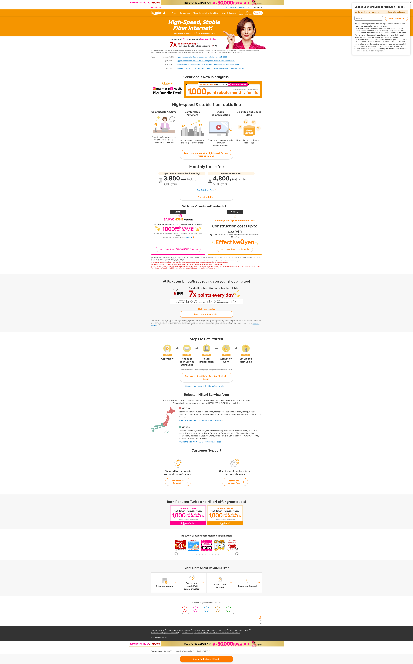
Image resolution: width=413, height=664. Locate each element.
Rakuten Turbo (244, 7)
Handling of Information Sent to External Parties (210, 630)
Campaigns (185, 13)
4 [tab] (202, 554)
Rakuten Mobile (231, 7)
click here (189, 237)
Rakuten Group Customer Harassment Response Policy (222, 632)
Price (174, 13)
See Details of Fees (205, 190)
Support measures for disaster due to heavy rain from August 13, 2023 (202, 57)
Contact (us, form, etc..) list (183, 651)
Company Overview (157, 630)
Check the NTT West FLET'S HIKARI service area (200, 442)
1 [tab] (193, 554)
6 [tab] (209, 554)
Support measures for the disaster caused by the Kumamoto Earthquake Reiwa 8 (206, 60)
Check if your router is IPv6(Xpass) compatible (205, 386)
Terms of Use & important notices (193, 632)
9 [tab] (218, 554)
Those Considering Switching (205, 13)
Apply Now (258, 13)
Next (237, 554)
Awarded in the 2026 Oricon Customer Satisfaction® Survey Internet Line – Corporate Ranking (210, 68)
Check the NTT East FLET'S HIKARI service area (200, 420)
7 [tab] (212, 554)
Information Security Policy (239, 630)
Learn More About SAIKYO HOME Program (178, 249)
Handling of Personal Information (179, 630)
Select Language (396, 18)
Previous (176, 554)
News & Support (229, 13)
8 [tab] (215, 554)
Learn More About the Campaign (235, 249)
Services (167, 651)
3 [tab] (199, 554)
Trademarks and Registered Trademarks (164, 632)
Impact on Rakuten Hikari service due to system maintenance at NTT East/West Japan (208, 64)
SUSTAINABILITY (202, 651)
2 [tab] (196, 554)
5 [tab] (205, 554)
